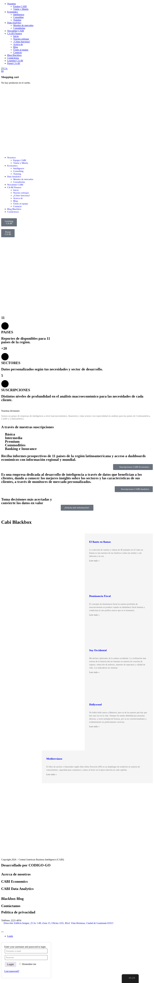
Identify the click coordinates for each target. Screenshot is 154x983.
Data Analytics (14, 22)
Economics (12, 12)
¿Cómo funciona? (21, 41)
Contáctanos (10, 906)
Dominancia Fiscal (100, 596)
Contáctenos (13, 58)
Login (10, 964)
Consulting (18, 17)
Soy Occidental (98, 650)
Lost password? (11, 971)
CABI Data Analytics (17, 889)
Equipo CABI (20, 6)
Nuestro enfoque (21, 39)
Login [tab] (10, 936)
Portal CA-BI (13, 63)
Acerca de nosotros (16, 874)
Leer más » (94, 561)
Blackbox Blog (12, 899)
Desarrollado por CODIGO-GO (26, 865)
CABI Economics (14, 881)
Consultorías (19, 28)
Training (17, 20)
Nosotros (11, 3)
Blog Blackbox (14, 55)
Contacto (17, 52)
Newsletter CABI (15, 31)
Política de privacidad (18, 912)
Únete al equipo (20, 50)
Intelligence (18, 14)
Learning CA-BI (15, 60)
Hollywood (95, 704)
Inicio (16, 36)
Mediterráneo (54, 758)
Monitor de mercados (23, 25)
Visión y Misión (20, 9)
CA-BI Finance (14, 33)
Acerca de (18, 44)
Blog (15, 47)
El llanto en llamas (100, 541)
